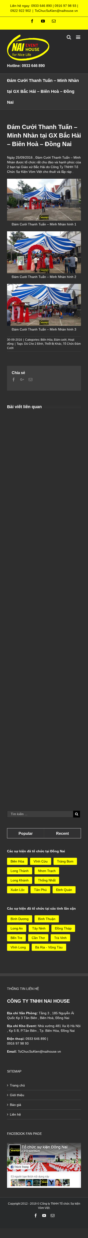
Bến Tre (16, 938)
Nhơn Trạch (47, 871)
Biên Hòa (47, 339)
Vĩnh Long (18, 947)
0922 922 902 (20, 11)
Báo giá (15, 1105)
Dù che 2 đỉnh (33, 343)
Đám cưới (60, 339)
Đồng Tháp (63, 928)
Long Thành (20, 871)
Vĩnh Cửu (41, 861)
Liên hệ (15, 1114)
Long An (17, 928)
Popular (26, 833)
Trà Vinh (60, 938)
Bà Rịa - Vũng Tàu (49, 947)
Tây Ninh (39, 928)
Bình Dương (20, 919)
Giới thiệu (17, 1095)
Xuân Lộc (18, 890)
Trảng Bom (65, 861)
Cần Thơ (38, 938)
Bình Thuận (46, 919)
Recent (62, 833)
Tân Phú (40, 890)
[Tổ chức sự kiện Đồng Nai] (44, 1145)
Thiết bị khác (53, 343)
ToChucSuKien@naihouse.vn (56, 11)
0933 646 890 (41, 6)
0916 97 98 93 (65, 6)
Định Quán (64, 890)
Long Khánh (20, 880)
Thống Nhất (47, 880)
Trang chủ (17, 1085)
